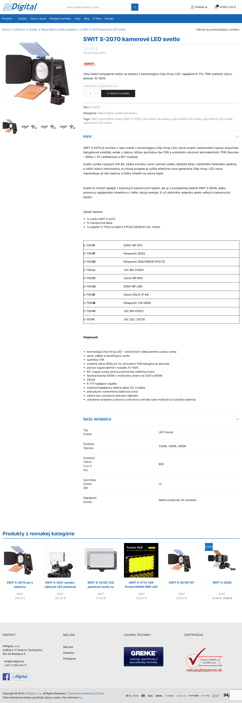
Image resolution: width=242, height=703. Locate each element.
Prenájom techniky (60, 18)
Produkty (7, 18)
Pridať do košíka (120, 93)
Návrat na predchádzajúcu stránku (218, 29)
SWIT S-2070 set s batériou (20, 585)
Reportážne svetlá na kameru (117, 113)
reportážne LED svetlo (187, 119)
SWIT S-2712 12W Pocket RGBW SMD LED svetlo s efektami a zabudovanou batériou (141, 585)
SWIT (94, 119)
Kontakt (109, 18)
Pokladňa (68, 652)
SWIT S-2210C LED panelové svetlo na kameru (101, 585)
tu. (81, 697)
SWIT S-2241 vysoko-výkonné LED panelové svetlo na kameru (60, 585)
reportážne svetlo (111, 119)
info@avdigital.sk (14, 661)
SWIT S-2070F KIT (182, 582)
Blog (86, 18)
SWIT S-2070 (132, 119)
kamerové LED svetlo (98, 123)
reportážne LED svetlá (217, 119)
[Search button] (134, 7)
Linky (77, 18)
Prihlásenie (69, 658)
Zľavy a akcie (38, 18)
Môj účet (68, 646)
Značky (22, 18)
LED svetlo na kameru (156, 119)
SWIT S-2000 (222, 582)
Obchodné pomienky (80, 693)
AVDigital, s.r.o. (33, 693)
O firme (97, 18)
